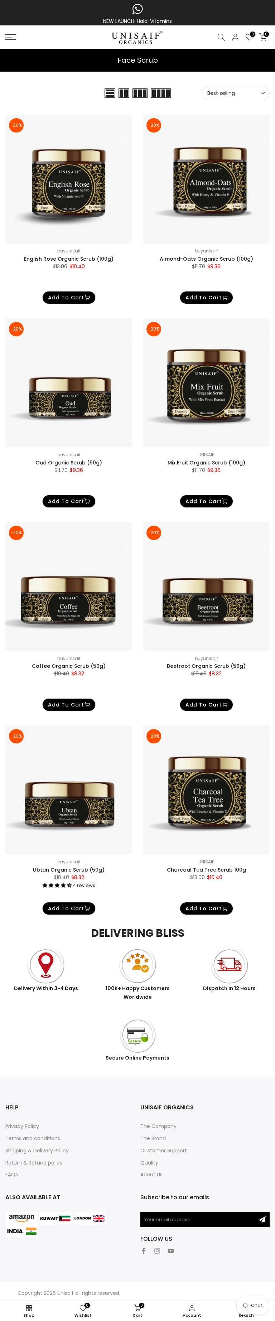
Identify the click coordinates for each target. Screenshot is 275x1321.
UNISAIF (206, 455)
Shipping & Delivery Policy (37, 1150)
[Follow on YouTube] (171, 1251)
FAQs (11, 1174)
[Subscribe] (262, 1219)
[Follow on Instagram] (157, 1251)
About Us (151, 1174)
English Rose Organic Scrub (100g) (69, 258)
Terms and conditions (32, 1138)
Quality (149, 1162)
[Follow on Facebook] (143, 1251)
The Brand (153, 1138)
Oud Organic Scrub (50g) (68, 462)
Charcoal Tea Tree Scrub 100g (206, 869)
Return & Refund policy (34, 1162)
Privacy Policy (22, 1126)
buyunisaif (69, 251)
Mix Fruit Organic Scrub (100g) (206, 462)
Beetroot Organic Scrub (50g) (206, 666)
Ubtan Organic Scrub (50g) (69, 869)
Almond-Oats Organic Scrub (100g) (206, 258)
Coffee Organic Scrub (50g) (69, 666)
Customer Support (163, 1150)
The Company (158, 1126)
